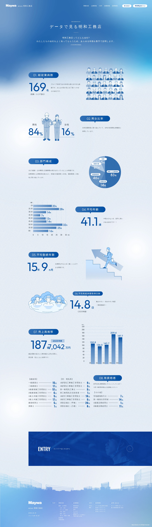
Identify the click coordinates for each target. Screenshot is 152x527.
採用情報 (115, 6)
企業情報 (94, 6)
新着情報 (107, 6)
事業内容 (86, 6)
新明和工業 (31, 513)
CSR (100, 6)
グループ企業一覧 (32, 515)
